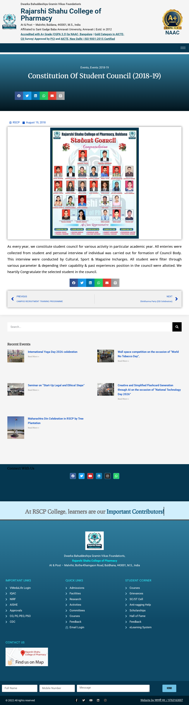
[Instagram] (108, 476)
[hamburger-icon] (183, 48)
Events (84, 67)
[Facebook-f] (76, 700)
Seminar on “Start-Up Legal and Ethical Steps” (56, 385)
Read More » (33, 356)
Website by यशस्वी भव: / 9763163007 (161, 700)
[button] (19, 96)
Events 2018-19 (99, 67)
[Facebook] (73, 476)
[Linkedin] (99, 476)
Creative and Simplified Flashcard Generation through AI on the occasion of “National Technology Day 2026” (149, 390)
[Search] (177, 327)
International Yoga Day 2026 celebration (52, 352)
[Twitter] (82, 476)
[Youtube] (90, 476)
